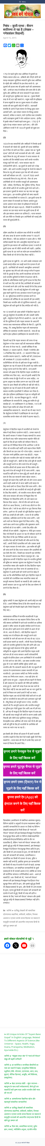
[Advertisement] (20, 990)
